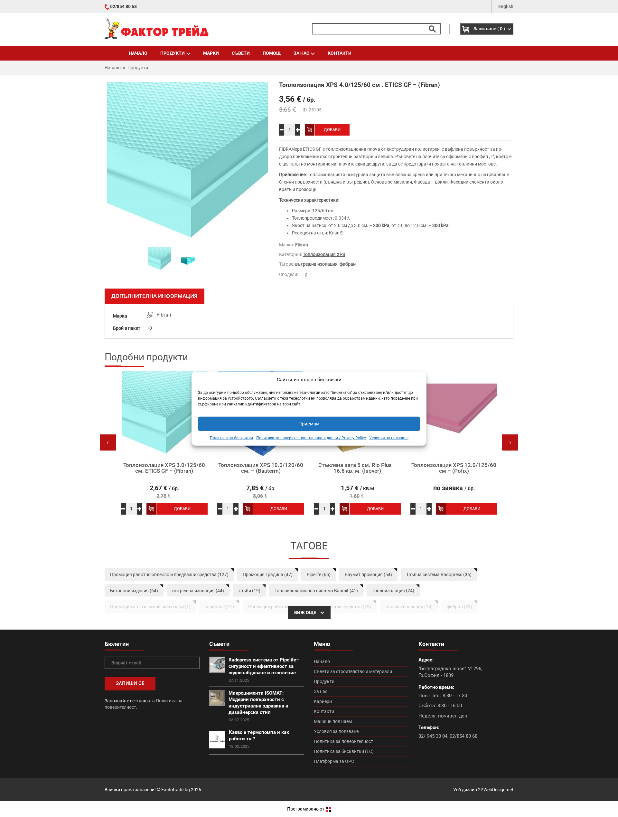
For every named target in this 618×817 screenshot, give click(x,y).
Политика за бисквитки (231, 438)
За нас (301, 53)
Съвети (241, 53)
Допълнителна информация (154, 296)
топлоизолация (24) (393, 590)
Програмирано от (306, 809)
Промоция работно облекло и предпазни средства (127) (169, 574)
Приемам (309, 424)
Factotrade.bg (175, 789)
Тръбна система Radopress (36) (439, 574)
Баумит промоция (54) (368, 574)
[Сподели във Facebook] (306, 275)
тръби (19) (249, 590)
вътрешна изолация (316, 264)
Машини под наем (333, 721)
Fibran (301, 244)
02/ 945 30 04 (432, 736)
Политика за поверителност (343, 741)
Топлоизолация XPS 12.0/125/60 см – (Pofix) (453, 468)
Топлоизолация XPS (324, 254)
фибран (348, 264)
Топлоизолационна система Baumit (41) (316, 590)
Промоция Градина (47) (268, 574)
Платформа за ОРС (334, 761)
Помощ (272, 53)
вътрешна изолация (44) (198, 590)
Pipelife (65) (319, 574)
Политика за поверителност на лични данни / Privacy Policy (311, 438)
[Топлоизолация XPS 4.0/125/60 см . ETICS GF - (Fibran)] (187, 162)
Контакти (339, 53)
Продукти (172, 53)
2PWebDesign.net (495, 789)
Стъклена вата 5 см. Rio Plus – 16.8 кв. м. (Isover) (357, 468)
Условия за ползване (388, 438)
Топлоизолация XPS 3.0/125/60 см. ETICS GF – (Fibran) (164, 468)
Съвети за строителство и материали (353, 671)
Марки (211, 53)
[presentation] (108, 442)
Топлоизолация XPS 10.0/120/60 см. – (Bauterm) (260, 468)
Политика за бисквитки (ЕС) (344, 751)
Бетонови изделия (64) (134, 590)
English (505, 6)
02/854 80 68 (123, 6)
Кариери (323, 701)
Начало (138, 53)
